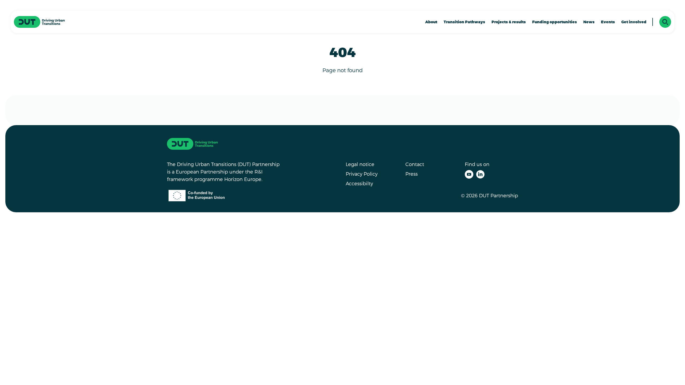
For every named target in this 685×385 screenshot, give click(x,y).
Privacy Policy (362, 173)
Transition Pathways (464, 22)
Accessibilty (359, 183)
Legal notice (360, 164)
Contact (414, 164)
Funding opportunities (554, 22)
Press (411, 173)
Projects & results (509, 22)
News (589, 22)
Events (608, 22)
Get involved (633, 22)
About (431, 22)
